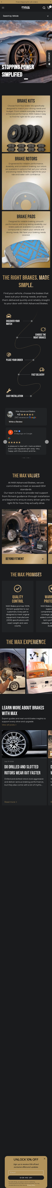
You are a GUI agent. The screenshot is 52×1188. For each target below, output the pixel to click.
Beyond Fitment (15, 559)
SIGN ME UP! (26, 1178)
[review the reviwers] (9, 439)
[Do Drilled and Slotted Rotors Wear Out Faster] (24, 744)
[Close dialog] (44, 1158)
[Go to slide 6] (26, 457)
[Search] (44, 8)
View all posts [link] (8, 725)
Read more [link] (9, 802)
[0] (48, 8)
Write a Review (15, 422)
